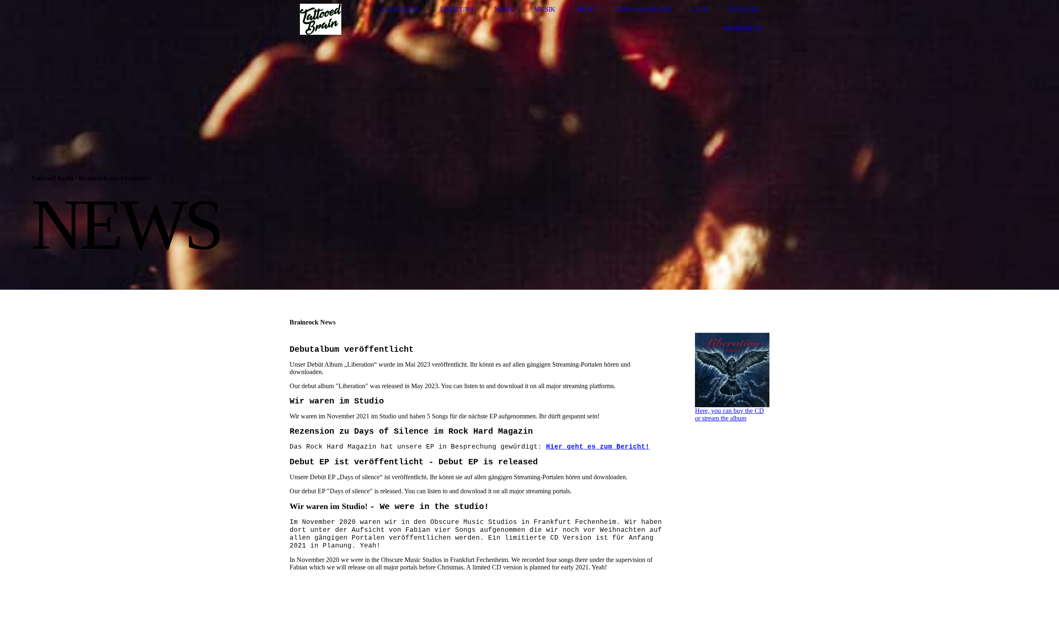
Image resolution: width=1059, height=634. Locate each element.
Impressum (742, 28)
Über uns (457, 9)
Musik (545, 9)
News (503, 9)
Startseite (400, 9)
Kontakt (744, 9)
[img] (321, 19)
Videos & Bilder (643, 9)
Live (700, 9)
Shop (585, 9)
